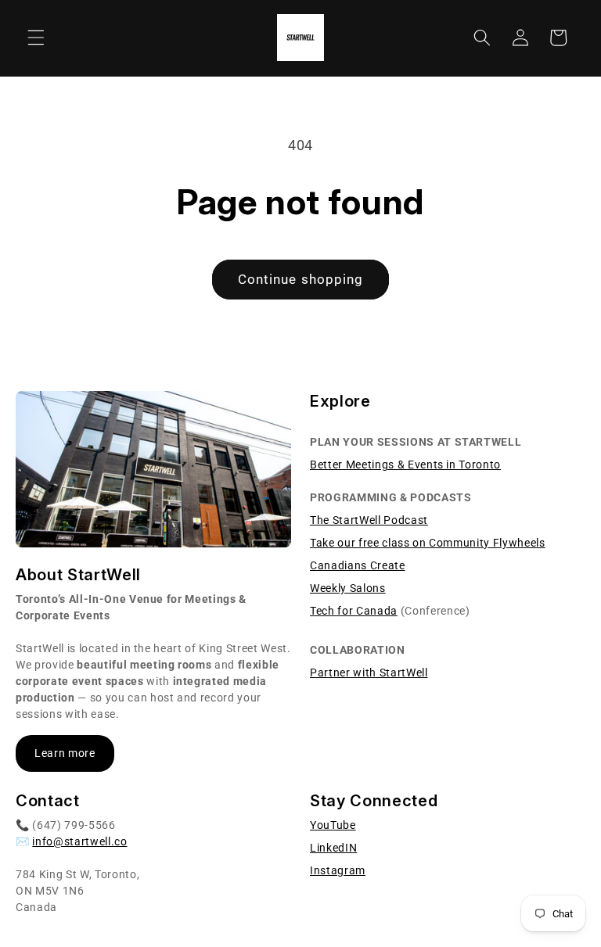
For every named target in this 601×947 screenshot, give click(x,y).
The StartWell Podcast (369, 520)
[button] (36, 37)
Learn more (64, 753)
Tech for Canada (354, 610)
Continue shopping (301, 279)
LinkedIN (333, 847)
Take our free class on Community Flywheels (427, 542)
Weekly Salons (348, 588)
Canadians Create (357, 565)
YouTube (333, 825)
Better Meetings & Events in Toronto (405, 464)
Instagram (337, 870)
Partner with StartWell (369, 672)
